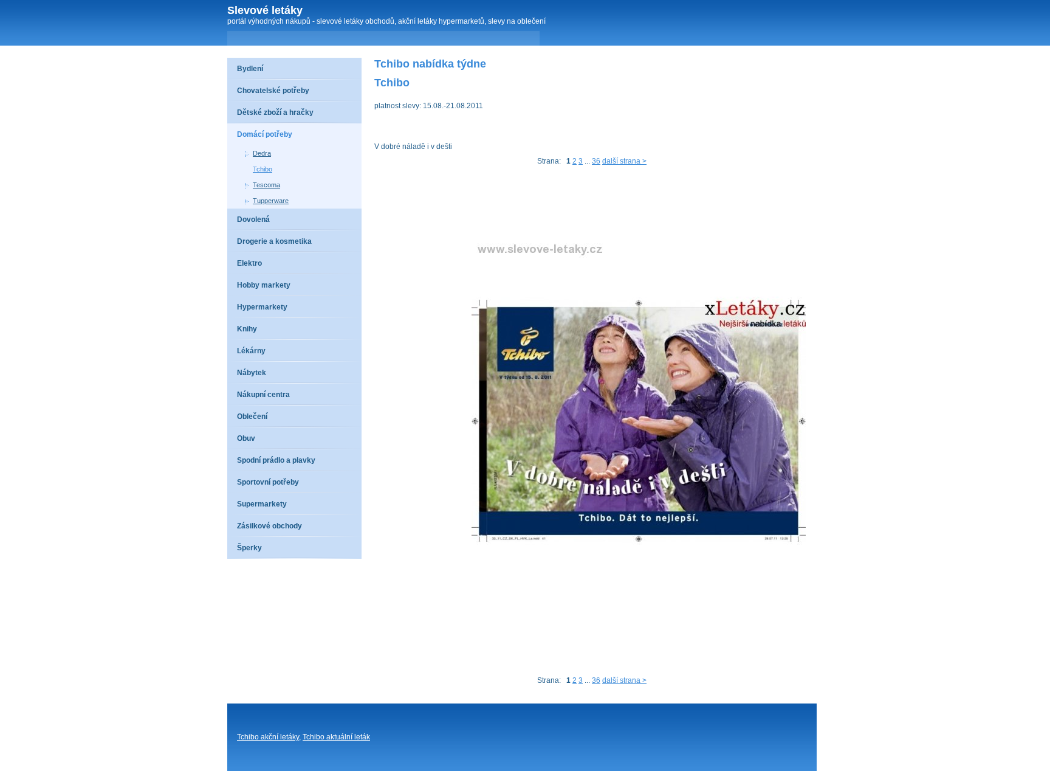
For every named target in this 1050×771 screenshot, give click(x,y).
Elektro (249, 263)
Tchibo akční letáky (268, 737)
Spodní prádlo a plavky (276, 460)
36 (596, 161)
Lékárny (251, 351)
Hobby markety (263, 285)
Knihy (247, 329)
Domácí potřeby (264, 134)
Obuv (246, 438)
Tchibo (262, 169)
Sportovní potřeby (268, 482)
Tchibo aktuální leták (336, 737)
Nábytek (251, 372)
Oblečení (252, 416)
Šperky (249, 548)
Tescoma (266, 184)
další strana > (624, 161)
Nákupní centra (263, 394)
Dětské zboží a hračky (275, 112)
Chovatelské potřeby (273, 90)
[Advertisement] (595, 205)
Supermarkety (262, 504)
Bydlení (250, 68)
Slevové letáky (265, 10)
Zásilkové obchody (269, 526)
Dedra (262, 153)
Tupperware (271, 200)
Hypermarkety (262, 307)
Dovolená (253, 219)
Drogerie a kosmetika (274, 241)
